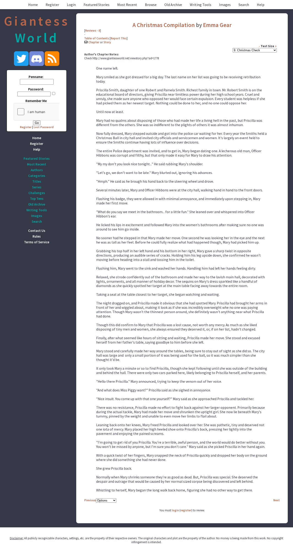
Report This (119, 38)
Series (36, 187)
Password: (36, 89)
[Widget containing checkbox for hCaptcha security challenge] (48, 111)
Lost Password (44, 127)
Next (276, 500)
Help (260, 4)
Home (33, 4)
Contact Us (36, 230)
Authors (37, 170)
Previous (90, 500)
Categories (36, 175)
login (175, 510)
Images (225, 4)
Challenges (36, 193)
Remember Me (36, 101)
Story (107, 42)
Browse (151, 4)
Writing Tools (200, 4)
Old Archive (173, 4)
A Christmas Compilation (164, 25)
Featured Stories (96, 4)
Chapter (93, 42)
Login (71, 4)
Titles (36, 181)
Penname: (36, 77)
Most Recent (127, 4)
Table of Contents (96, 38)
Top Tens (36, 198)
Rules (37, 236)
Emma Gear (217, 25)
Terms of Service (36, 242)
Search (244, 4)
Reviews (90, 31)
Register (52, 4)
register (185, 510)
